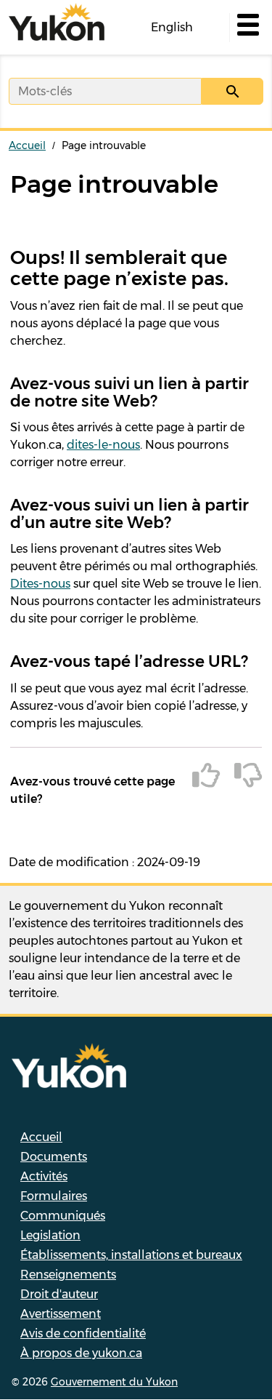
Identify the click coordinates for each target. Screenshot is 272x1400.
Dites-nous (40, 584)
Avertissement (60, 1314)
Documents (53, 1157)
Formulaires (53, 1196)
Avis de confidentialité (83, 1333)
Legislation (50, 1235)
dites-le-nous (103, 445)
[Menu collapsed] (246, 27)
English (172, 27)
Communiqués (62, 1216)
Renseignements (68, 1274)
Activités (43, 1176)
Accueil (27, 145)
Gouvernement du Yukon (114, 1381)
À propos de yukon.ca (81, 1353)
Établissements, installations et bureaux (131, 1255)
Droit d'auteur (59, 1294)
